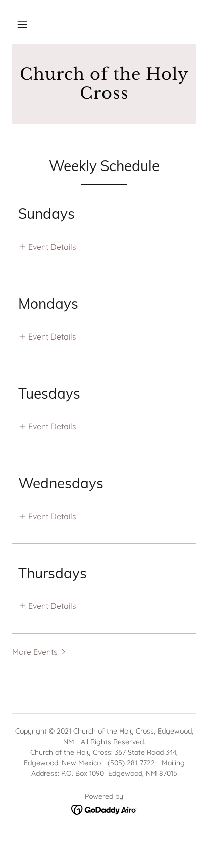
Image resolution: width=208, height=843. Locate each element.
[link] (104, 84)
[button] (22, 24)
